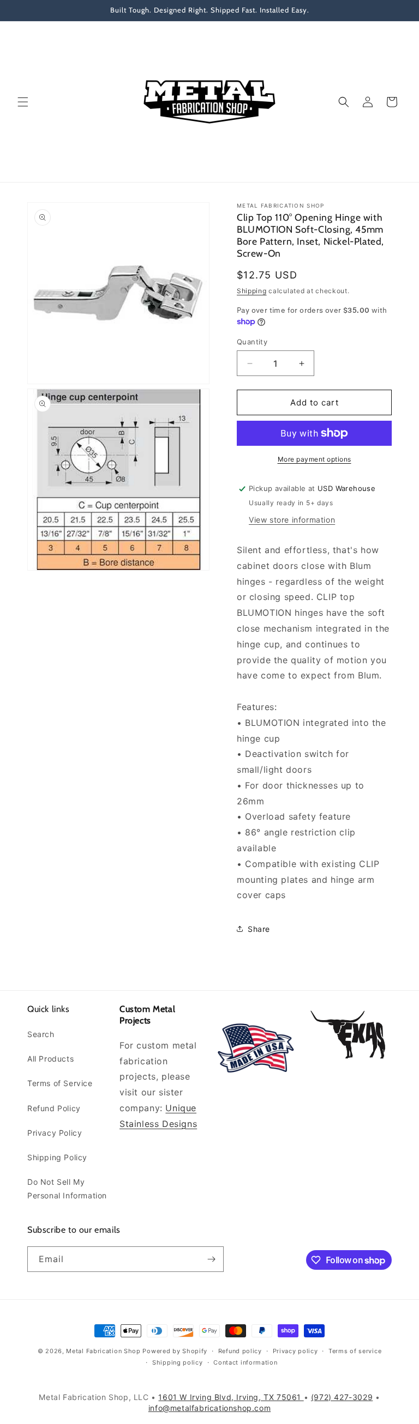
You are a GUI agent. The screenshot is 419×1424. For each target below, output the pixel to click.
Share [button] (259, 929)
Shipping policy (177, 1362)
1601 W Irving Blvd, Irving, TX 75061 (230, 1397)
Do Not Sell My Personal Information (67, 1188)
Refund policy (240, 1351)
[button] (23, 102)
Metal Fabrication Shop (103, 1351)
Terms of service (354, 1351)
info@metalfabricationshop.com (209, 1408)
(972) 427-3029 (342, 1397)
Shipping (252, 291)
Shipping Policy (57, 1157)
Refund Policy (54, 1108)
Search (41, 1034)
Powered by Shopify (174, 1351)
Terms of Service (60, 1083)
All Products (50, 1058)
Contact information (245, 1362)
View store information (292, 519)
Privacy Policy (54, 1132)
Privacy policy (295, 1351)
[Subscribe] (211, 1259)
